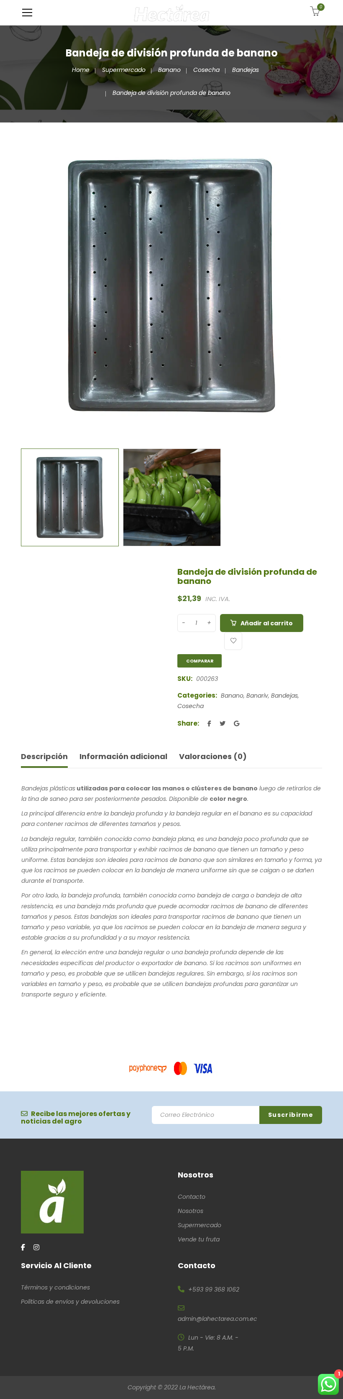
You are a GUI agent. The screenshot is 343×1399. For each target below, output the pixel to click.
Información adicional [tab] (123, 756)
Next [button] (318, 285)
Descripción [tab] (44, 756)
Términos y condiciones (55, 1287)
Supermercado (124, 70)
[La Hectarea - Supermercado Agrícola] (171, 12)
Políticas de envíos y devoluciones (70, 1301)
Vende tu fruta (199, 1239)
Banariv (257, 695)
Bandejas (245, 70)
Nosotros (190, 1211)
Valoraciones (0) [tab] (213, 756)
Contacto (191, 1197)
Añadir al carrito (267, 623)
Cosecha (206, 70)
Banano (169, 70)
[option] (171, 285)
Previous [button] (25, 285)
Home (81, 70)
